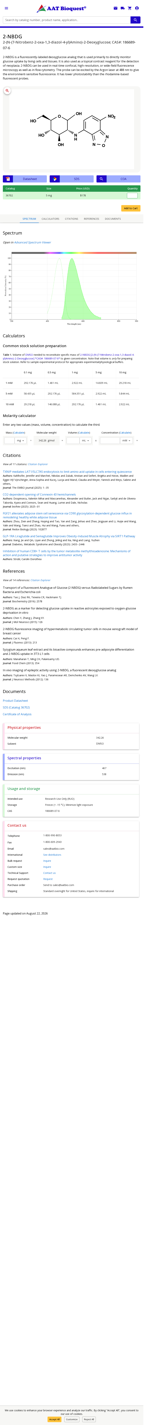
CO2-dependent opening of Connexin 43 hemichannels (39, 494)
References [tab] (91, 218)
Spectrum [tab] (29, 218)
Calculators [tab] (50, 218)
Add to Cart (131, 208)
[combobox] (66, 19)
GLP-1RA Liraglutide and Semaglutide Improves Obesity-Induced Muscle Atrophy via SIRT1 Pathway (69, 536)
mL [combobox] (84, 440)
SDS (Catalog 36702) (16, 707)
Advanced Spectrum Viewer (32, 242)
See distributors (52, 854)
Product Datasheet (15, 701)
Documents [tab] (113, 218)
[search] (135, 20)
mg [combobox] (19, 440)
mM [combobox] (124, 440)
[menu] (6, 8)
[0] (129, 8)
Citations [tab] (71, 218)
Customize (72, 1419)
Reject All (89, 1419)
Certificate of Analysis (17, 714)
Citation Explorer (38, 464)
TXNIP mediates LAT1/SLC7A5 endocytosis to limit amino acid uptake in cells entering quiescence (67, 472)
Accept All (54, 1419)
